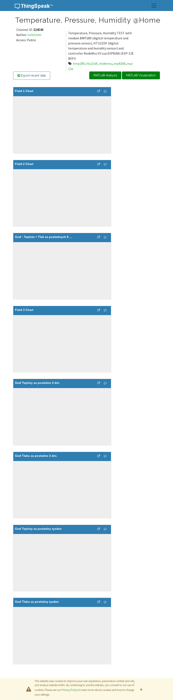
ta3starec (35, 35)
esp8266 (120, 63)
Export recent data (33, 75)
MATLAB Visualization (141, 75)
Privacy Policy (70, 690)
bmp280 (79, 63)
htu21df (92, 63)
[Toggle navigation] (154, 5)
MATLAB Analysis (105, 75)
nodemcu (105, 63)
